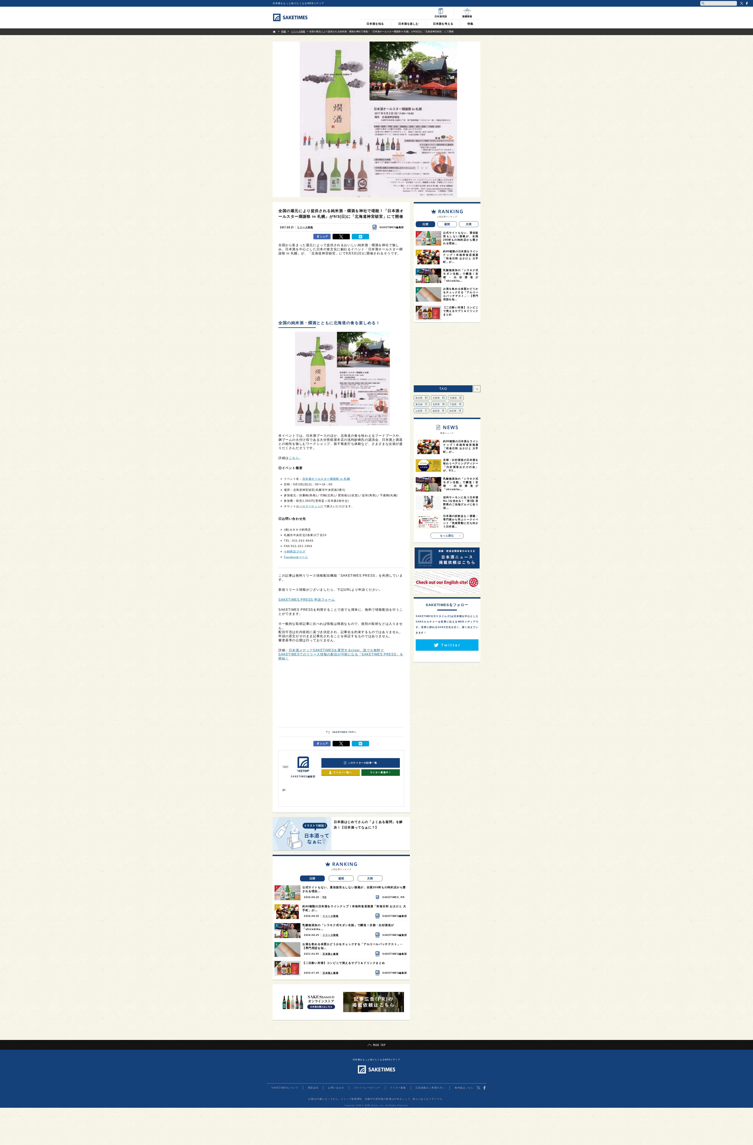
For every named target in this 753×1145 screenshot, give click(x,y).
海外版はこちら (464, 1087)
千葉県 (456, 404)
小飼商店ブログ (294, 551)
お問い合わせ (336, 1087)
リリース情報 (305, 227)
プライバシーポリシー (367, 1087)
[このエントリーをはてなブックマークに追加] (360, 236)
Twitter (741, 3)
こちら (294, 458)
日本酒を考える (443, 23)
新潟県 (422, 397)
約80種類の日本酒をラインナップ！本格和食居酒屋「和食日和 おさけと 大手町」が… (354, 908)
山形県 (421, 410)
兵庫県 (439, 397)
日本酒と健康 (331, 954)
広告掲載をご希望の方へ (430, 1087)
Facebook (746, 3)
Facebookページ (296, 557)
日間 (312, 878)
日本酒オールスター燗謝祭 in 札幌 (326, 478)
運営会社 (313, 1087)
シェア (324, 236)
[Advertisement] (341, 288)
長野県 (439, 404)
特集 (470, 23)
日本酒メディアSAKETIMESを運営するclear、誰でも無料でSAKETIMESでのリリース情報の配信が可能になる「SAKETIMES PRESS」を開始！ (340, 654)
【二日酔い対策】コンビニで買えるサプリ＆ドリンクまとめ (343, 962)
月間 (370, 878)
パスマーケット (310, 506)
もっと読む (447, 535)
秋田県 (455, 410)
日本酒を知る (375, 23)
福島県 (439, 410)
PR (324, 897)
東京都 (422, 404)
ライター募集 (398, 1087)
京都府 (456, 397)
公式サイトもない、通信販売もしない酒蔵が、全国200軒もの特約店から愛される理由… (354, 889)
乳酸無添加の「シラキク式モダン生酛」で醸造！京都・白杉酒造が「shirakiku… (348, 927)
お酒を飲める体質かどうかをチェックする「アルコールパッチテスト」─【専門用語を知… (352, 946)
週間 (341, 878)
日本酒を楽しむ (408, 23)
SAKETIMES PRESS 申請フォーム (306, 599)
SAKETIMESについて (284, 1087)
